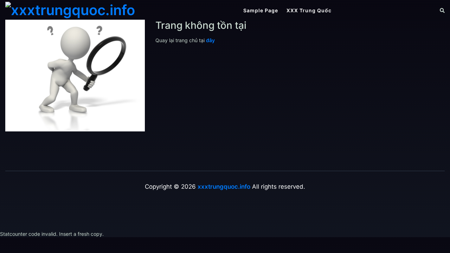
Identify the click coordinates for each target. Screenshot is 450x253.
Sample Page (260, 10)
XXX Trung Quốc (309, 10)
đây (210, 40)
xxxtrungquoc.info (224, 186)
